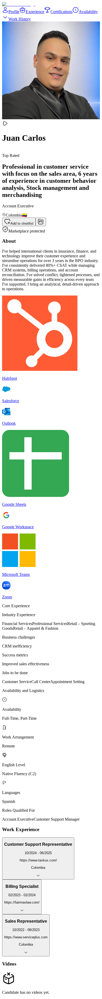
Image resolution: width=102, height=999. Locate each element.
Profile (13, 11)
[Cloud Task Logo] (18, 4)
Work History (19, 19)
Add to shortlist (21, 223)
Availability (88, 11)
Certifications (61, 11)
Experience (35, 11)
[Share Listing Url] (41, 222)
